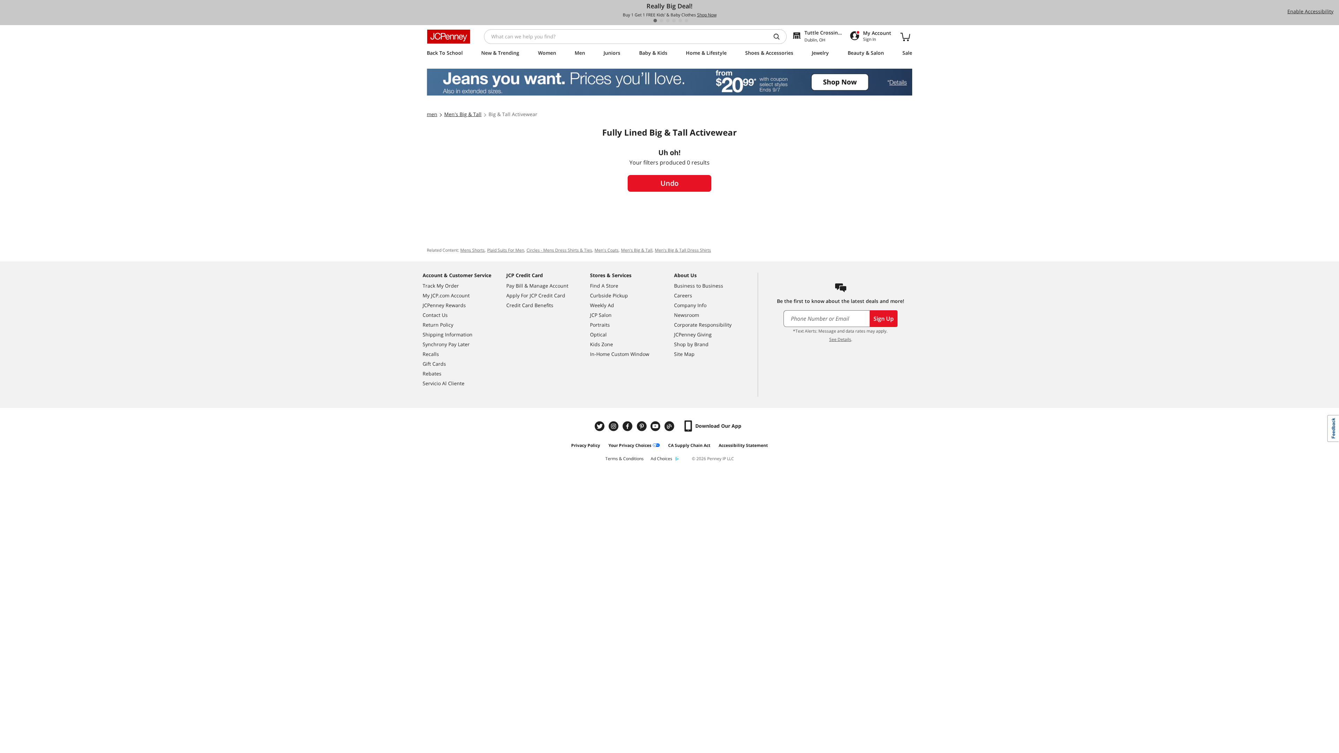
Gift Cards (434, 363)
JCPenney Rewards (444, 305)
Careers (683, 295)
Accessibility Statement (743, 445)
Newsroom (686, 315)
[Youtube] (656, 426)
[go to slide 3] (668, 20)
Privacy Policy (585, 445)
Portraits (600, 324)
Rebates (432, 373)
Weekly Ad (602, 305)
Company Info (690, 305)
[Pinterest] (642, 426)
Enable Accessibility (1310, 11)
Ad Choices (661, 459)
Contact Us (435, 315)
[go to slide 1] (655, 20)
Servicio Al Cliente (443, 383)
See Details (840, 339)
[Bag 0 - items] (905, 37)
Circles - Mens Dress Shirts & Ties (559, 250)
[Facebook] (628, 426)
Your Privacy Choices (629, 445)
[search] (779, 37)
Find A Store (604, 285)
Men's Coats (607, 250)
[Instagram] (614, 426)
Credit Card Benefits (529, 305)
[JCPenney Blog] (670, 426)
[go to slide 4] (674, 20)
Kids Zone (601, 344)
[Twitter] (600, 426)
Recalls (431, 354)
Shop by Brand (691, 344)
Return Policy (438, 324)
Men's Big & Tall (636, 250)
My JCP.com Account (446, 295)
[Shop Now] (669, 82)
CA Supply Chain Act (689, 445)
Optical (598, 334)
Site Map (684, 354)
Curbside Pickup (609, 295)
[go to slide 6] (686, 20)
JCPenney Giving (693, 334)
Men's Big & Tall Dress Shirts (683, 250)
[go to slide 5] (680, 20)
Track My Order (441, 285)
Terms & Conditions (624, 459)
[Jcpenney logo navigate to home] (448, 37)
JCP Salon (601, 315)
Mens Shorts (472, 250)
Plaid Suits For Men (505, 250)
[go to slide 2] (661, 20)
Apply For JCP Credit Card (535, 295)
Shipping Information (447, 334)
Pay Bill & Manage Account (537, 285)
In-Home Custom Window (619, 354)
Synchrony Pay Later (446, 344)
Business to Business (698, 285)
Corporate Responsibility (703, 324)
